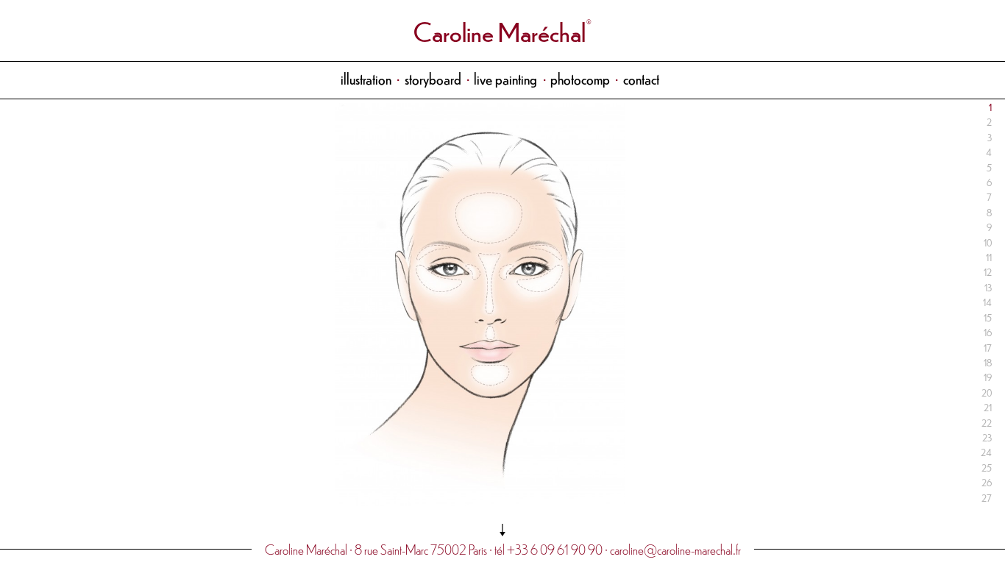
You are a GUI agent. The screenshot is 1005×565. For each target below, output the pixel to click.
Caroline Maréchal (499, 30)
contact (641, 78)
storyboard (433, 78)
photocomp (580, 78)
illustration (366, 78)
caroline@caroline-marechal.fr (675, 549)
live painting (505, 78)
